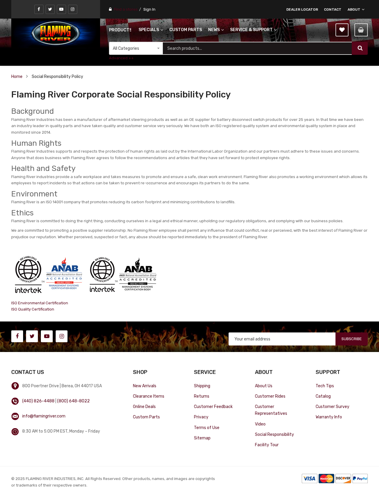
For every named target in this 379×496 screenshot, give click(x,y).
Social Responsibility (274, 434)
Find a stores (126, 9)
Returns (201, 396)
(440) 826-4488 (38, 401)
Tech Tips (325, 385)
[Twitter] (50, 9)
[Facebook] (39, 9)
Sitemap (202, 438)
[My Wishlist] (342, 29)
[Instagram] (72, 9)
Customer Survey (332, 406)
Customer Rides (270, 396)
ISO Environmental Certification (39, 303)
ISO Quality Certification (32, 309)
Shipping (202, 385)
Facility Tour (267, 444)
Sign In (149, 9)
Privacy (201, 417)
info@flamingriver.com (43, 416)
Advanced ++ (121, 58)
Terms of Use (206, 427)
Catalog (323, 396)
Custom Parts (146, 417)
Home (17, 76)
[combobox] (257, 48)
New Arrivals (144, 385)
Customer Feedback (213, 406)
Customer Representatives (271, 410)
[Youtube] (61, 9)
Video (260, 424)
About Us (263, 385)
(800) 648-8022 (73, 401)
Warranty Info (329, 417)
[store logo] (55, 33)
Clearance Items (148, 396)
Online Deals (144, 406)
